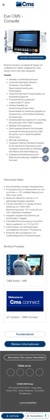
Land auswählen (28, 402)
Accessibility (39, 390)
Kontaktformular (38, 415)
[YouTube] (10, 372)
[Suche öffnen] (46, 5)
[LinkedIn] (20, 372)
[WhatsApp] (30, 372)
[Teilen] (45, 158)
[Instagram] (39, 372)
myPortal (14, 415)
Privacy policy (36, 388)
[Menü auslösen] (3, 5)
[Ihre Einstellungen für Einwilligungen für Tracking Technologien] (45, 415)
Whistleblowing (25, 393)
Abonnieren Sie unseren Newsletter (26, 357)
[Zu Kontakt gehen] (45, 150)
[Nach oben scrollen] (45, 404)
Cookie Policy (11, 390)
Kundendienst (25, 334)
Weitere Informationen (25, 344)
